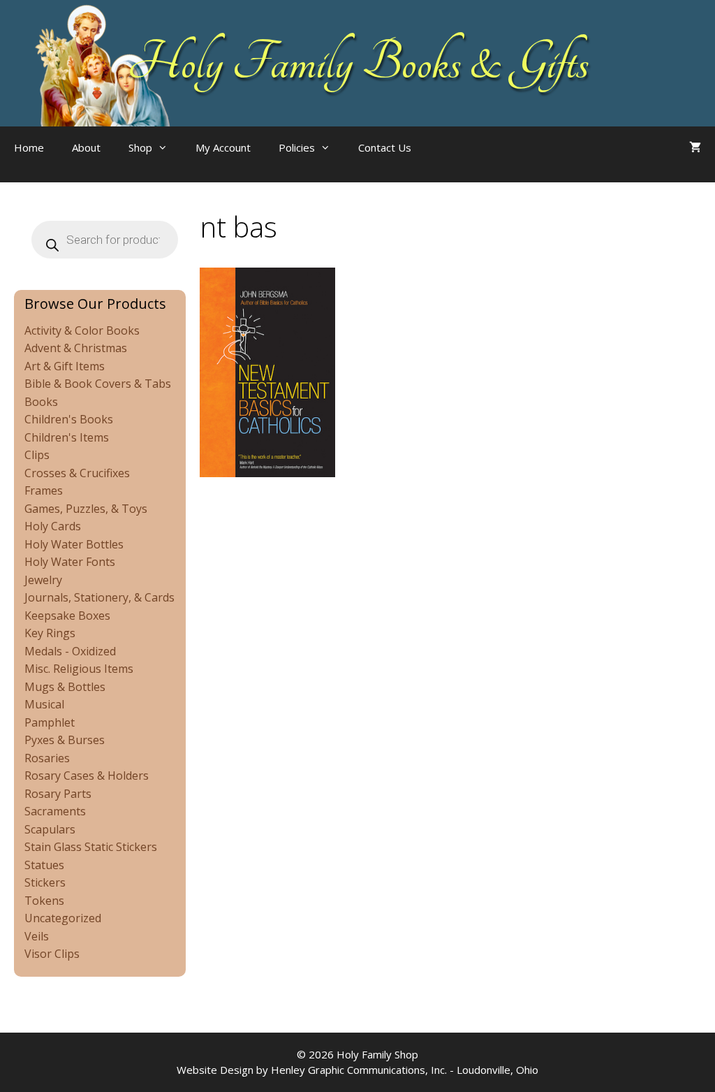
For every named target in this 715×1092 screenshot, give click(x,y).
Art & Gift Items (64, 366)
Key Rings (49, 633)
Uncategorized (62, 918)
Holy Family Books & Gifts (358, 63)
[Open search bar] (453, 161)
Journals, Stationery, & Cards (99, 597)
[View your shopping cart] (695, 147)
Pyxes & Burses (64, 740)
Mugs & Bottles (64, 686)
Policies (297, 147)
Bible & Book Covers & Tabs (97, 383)
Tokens (44, 900)
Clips (37, 455)
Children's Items (66, 437)
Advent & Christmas (75, 348)
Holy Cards (52, 526)
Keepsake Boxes (67, 615)
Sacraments (55, 811)
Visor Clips (52, 953)
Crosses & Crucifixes (77, 473)
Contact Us (384, 147)
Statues (44, 865)
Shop (140, 147)
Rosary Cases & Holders (86, 775)
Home (29, 147)
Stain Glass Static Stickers (90, 846)
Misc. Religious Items (78, 668)
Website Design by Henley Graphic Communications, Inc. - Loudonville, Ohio (357, 1070)
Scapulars (49, 829)
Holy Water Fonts (69, 561)
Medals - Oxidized (70, 651)
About (86, 147)
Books (41, 401)
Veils (36, 936)
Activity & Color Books (82, 330)
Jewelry (43, 580)
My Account (223, 147)
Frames (43, 490)
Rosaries (47, 758)
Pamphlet (49, 722)
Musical (44, 704)
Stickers (45, 882)
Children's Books (68, 419)
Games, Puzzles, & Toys (85, 508)
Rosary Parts (57, 793)
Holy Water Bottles (74, 544)
